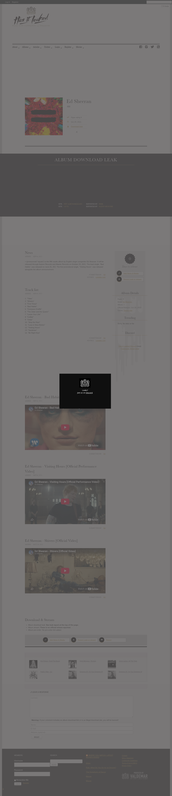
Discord (89, 392)
